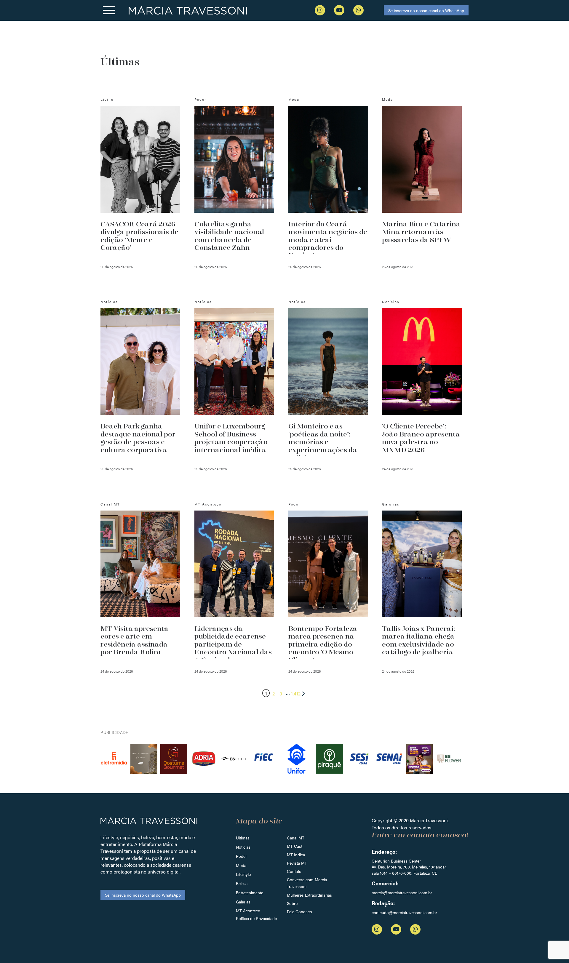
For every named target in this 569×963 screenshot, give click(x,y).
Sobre (292, 903)
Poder (241, 856)
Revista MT (297, 863)
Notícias (243, 847)
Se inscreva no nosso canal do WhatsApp (426, 10)
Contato (294, 871)
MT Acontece (248, 911)
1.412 (296, 693)
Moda (241, 865)
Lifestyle (243, 874)
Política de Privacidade (256, 918)
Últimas (243, 838)
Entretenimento (249, 892)
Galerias (243, 902)
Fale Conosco (299, 911)
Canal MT (295, 838)
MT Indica (296, 855)
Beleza (241, 883)
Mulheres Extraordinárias (309, 895)
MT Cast (294, 846)
